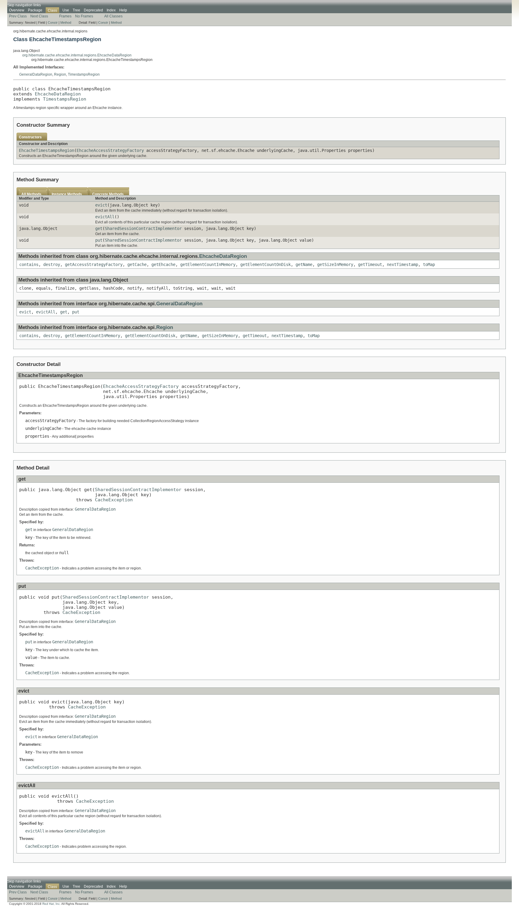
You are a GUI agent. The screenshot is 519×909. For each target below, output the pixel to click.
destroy (51, 264)
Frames (65, 16)
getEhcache (163, 264)
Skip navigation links (24, 5)
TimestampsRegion (84, 74)
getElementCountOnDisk (265, 264)
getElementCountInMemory (207, 264)
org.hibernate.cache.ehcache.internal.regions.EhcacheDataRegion (77, 55)
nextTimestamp (402, 264)
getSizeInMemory (335, 264)
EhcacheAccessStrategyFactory (110, 150)
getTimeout (370, 264)
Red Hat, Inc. (51, 903)
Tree (76, 10)
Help (123, 10)
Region (60, 74)
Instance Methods (67, 194)
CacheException (114, 499)
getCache (137, 264)
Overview (16, 10)
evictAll (104, 216)
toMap (429, 264)
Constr (53, 22)
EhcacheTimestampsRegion (46, 150)
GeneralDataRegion (35, 74)
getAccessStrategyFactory (94, 264)
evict (101, 205)
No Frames (84, 16)
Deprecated (93, 10)
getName (304, 264)
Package (35, 10)
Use (65, 10)
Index (111, 10)
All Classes (113, 16)
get (98, 228)
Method (65, 22)
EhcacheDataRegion (58, 93)
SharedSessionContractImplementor (143, 228)
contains (28, 264)
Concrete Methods (108, 194)
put (98, 240)
